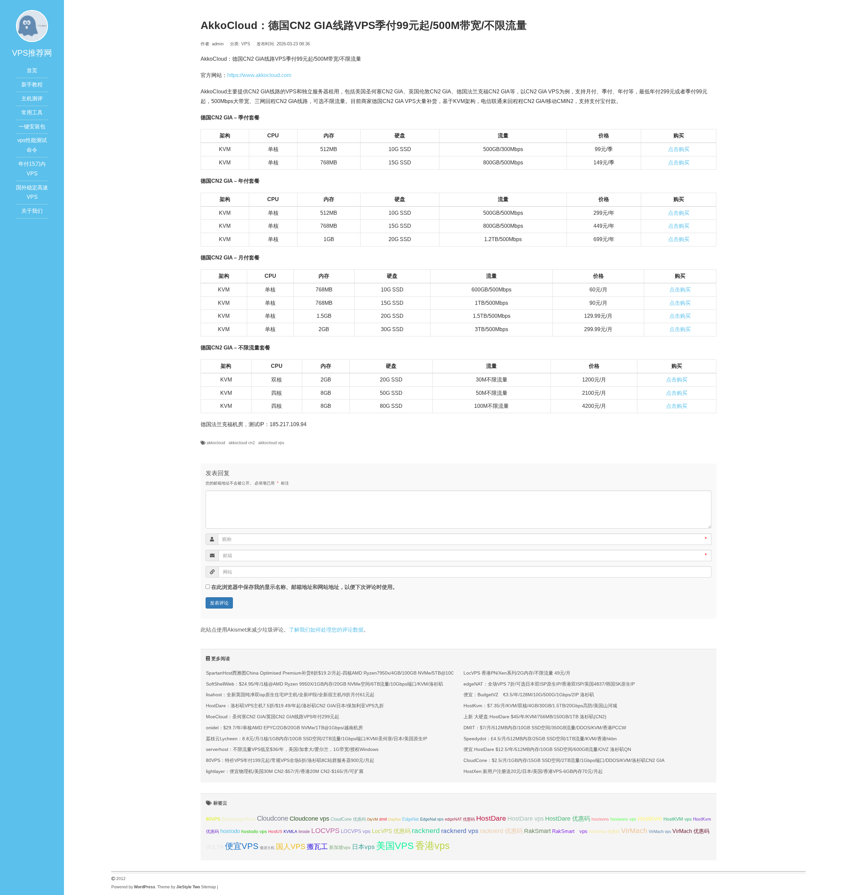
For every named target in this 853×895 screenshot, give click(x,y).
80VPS (213, 819)
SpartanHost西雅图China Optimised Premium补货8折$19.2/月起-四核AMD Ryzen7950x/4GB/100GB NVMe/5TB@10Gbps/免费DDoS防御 (350, 673)
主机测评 (32, 98)
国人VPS (291, 846)
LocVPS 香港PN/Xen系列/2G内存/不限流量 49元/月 (516, 673)
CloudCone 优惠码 (348, 819)
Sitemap (208, 887)
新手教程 (32, 84)
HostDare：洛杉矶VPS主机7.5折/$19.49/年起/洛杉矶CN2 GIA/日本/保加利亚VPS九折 (295, 705)
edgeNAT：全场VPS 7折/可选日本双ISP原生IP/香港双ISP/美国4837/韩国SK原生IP (549, 684)
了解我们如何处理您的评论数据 (326, 630)
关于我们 (32, 211)
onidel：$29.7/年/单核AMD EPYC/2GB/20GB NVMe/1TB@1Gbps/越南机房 (284, 727)
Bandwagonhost (239, 819)
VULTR (215, 847)
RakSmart (537, 830)
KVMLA (290, 831)
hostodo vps (254, 831)
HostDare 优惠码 (567, 818)
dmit (383, 819)
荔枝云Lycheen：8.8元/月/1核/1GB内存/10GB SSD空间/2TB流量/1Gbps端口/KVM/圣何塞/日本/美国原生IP (316, 738)
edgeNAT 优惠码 (460, 819)
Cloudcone (272, 818)
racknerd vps (459, 830)
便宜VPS (242, 846)
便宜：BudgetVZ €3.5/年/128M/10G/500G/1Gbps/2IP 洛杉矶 (528, 694)
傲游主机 (267, 848)
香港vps (432, 845)
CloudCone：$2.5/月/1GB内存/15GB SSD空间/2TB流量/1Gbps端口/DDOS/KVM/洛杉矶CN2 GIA (563, 760)
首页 (32, 70)
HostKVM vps (677, 819)
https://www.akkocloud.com (259, 75)
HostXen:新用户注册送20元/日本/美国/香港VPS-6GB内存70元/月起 (533, 771)
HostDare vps (525, 818)
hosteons (600, 819)
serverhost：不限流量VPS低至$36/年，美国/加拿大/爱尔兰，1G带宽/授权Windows (292, 749)
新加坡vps (340, 847)
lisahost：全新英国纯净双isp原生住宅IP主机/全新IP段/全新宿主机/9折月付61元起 (290, 694)
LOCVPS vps (356, 831)
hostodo (230, 831)
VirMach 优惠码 (690, 831)
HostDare (491, 818)
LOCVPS (325, 830)
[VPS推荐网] (32, 25)
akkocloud (216, 442)
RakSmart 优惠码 (604, 831)
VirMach (634, 830)
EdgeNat (410, 819)
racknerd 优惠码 (501, 831)
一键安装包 (32, 126)
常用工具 (32, 112)
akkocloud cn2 (242, 442)
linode (304, 831)
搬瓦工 (317, 846)
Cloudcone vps (309, 818)
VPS (245, 43)
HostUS (275, 831)
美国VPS (395, 846)
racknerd (426, 830)
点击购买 (678, 149)
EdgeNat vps (431, 819)
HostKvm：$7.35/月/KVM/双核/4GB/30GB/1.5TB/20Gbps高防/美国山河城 (540, 705)
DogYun (394, 819)
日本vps (363, 846)
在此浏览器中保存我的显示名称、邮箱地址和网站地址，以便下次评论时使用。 (304, 587)
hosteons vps (623, 819)
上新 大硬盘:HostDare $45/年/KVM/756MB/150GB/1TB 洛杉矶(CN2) (534, 716)
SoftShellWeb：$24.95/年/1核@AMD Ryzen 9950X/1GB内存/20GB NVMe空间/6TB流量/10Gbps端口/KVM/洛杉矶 (324, 684)
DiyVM (372, 819)
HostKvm (650, 818)
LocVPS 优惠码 (391, 831)
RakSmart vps (569, 831)
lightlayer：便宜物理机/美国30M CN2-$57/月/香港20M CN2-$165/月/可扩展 (285, 771)
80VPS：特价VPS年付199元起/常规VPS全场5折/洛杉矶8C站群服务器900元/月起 (290, 760)
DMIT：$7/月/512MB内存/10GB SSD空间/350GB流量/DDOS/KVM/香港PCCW (544, 727)
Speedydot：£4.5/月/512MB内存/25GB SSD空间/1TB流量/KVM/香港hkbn (540, 738)
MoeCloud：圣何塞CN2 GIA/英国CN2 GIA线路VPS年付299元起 (272, 716)
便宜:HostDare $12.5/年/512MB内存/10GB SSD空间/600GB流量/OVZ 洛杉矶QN (547, 749)
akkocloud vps (271, 442)
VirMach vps (660, 832)
